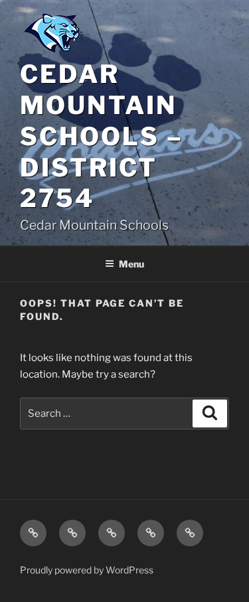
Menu (131, 263)
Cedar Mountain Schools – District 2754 (101, 136)
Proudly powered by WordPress (86, 569)
